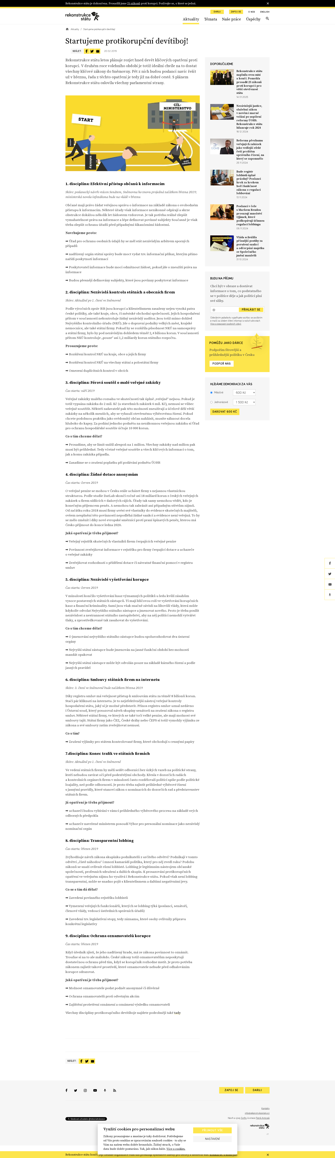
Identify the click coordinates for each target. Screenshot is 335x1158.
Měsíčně (218, 392)
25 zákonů (133, 3)
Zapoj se (236, 12)
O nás (251, 12)
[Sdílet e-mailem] (97, 51)
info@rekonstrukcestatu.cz (257, 1113)
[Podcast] (330, 594)
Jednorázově (221, 402)
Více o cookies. (175, 1149)
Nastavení (212, 1139)
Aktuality (191, 19)
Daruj (217, 12)
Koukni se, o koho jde (223, 1154)
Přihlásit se (251, 309)
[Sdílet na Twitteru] (92, 51)
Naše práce (231, 19)
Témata (210, 19)
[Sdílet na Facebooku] (86, 51)
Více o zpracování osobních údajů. (225, 324)
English (265, 12)
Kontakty (265, 1108)
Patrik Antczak (263, 1118)
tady (177, 1012)
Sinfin (244, 1118)
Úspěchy (253, 19)
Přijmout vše (212, 1130)
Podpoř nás (222, 363)
